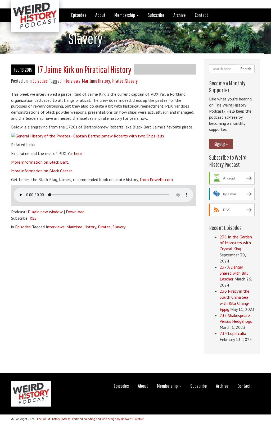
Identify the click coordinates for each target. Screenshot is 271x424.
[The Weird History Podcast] (31, 6)
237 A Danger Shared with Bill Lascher (234, 273)
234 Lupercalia (233, 333)
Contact (201, 15)
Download (75, 211)
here (78, 153)
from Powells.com (156, 179)
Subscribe (156, 15)
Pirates (118, 81)
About (100, 15)
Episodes (78, 15)
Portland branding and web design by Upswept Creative (108, 419)
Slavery (131, 81)
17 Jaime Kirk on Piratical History (84, 69)
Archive (179, 15)
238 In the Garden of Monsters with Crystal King (236, 243)
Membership (125, 15)
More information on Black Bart (39, 162)
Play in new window (45, 211)
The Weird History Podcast (53, 419)
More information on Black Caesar (41, 170)
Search (245, 68)
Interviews (71, 81)
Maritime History (96, 81)
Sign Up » (221, 144)
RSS (33, 218)
